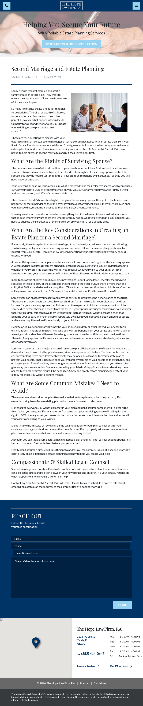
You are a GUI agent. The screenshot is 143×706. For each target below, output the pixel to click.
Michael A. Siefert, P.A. (105, 149)
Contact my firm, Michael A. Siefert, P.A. (35, 482)
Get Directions (119, 666)
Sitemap (84, 683)
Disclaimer (99, 683)
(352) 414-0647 (92, 654)
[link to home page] (71, 5)
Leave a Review (86, 666)
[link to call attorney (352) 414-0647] (6, 6)
